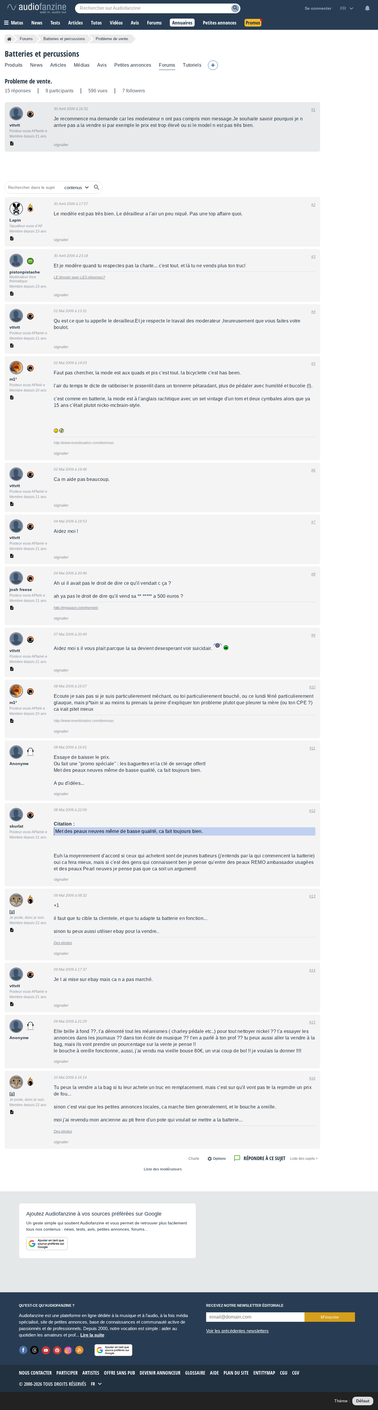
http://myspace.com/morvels (76, 608)
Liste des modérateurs (163, 1169)
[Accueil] (9, 39)
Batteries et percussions (64, 39)
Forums (26, 39)
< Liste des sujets (304, 1159)
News (36, 65)
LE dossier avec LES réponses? (79, 277)
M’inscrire (330, 1317)
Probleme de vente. (28, 81)
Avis (102, 65)
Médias (81, 65)
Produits (13, 65)
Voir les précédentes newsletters (237, 1330)
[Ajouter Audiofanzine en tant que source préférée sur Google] (47, 1243)
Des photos (63, 943)
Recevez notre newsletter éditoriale (245, 1305)
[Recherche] (235, 8)
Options (219, 1159)
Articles (58, 65)
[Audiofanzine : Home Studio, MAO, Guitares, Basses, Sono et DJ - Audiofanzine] (36, 8)
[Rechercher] (96, 187)
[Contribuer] (213, 65)
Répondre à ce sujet (264, 1158)
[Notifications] (367, 8)
